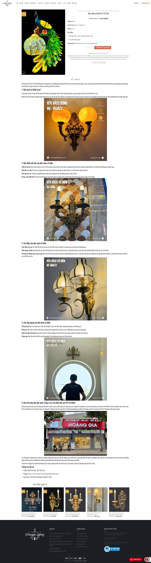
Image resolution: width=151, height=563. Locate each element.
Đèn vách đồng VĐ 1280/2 (29, 514)
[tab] (72, 79)
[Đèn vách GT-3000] (97, 499)
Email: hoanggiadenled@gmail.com (57, 551)
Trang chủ (81, 11)
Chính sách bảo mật (81, 544)
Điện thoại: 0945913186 (54, 548)
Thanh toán (74, 3)
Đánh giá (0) (77, 79)
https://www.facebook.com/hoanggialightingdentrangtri (43, 473)
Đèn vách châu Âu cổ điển (115, 55)
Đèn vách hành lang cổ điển (90, 57)
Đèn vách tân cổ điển (97, 59)
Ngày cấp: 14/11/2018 (54, 538)
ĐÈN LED (59, 3)
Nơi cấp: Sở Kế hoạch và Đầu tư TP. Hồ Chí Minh (60, 541)
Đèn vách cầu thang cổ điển (102, 55)
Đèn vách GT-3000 (92, 514)
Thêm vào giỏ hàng (103, 47)
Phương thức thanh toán (82, 536)
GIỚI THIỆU (21, 3)
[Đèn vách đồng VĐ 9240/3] (75, 499)
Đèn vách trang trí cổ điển (108, 59)
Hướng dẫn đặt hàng (81, 533)
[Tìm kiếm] (17, 3)
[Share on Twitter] (95, 62)
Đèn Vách (98, 11)
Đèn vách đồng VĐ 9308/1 (50, 514)
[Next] (129, 503)
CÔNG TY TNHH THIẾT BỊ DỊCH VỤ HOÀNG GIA (60, 533)
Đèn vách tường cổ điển (120, 59)
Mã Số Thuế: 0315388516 (55, 536)
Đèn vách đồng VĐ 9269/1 (116, 514)
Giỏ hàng (68, 3)
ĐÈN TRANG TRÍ (33, 3)
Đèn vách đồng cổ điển (78, 57)
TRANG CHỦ (26, 3)
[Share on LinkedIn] (104, 62)
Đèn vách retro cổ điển (86, 59)
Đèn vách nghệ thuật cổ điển (116, 57)
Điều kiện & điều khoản (82, 546)
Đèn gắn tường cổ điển (77, 55)
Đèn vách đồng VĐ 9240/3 (72, 514)
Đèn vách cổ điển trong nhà (111, 11)
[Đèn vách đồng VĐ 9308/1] (53, 499)
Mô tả (72, 79)
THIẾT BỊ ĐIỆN (53, 3)
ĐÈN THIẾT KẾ (47, 3)
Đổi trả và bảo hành (81, 541)
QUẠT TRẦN (40, 3)
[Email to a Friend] (98, 62)
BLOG (64, 3)
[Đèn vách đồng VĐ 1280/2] (32, 499)
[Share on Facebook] (93, 62)
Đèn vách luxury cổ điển (103, 57)
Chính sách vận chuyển (82, 538)
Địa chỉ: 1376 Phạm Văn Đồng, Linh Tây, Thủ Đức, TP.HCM (60, 545)
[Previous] (22, 503)
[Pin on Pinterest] (101, 62)
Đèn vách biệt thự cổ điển (89, 55)
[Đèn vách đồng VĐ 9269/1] (119, 499)
